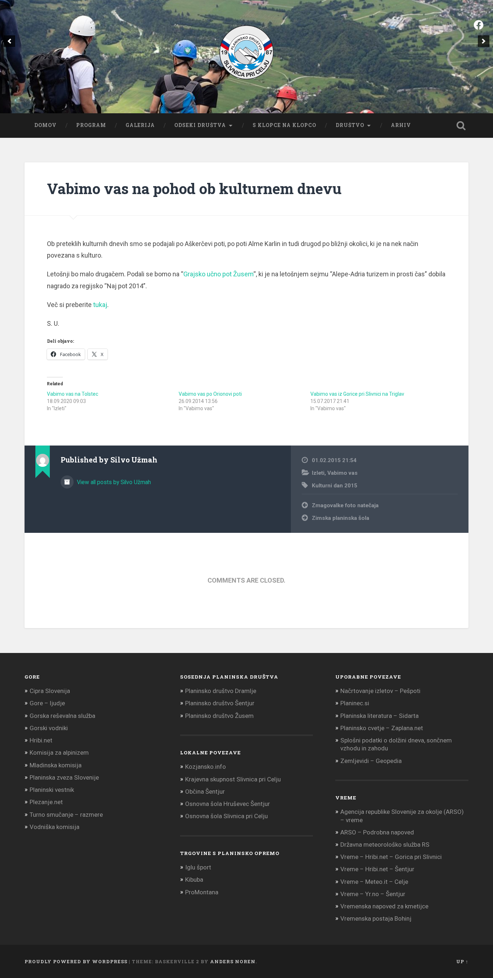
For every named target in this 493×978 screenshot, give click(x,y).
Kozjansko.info (205, 766)
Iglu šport (198, 867)
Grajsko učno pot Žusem (218, 274)
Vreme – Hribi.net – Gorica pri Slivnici (391, 856)
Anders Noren (233, 961)
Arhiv (401, 125)
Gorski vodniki (49, 728)
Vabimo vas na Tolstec (72, 394)
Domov (45, 125)
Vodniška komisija (54, 826)
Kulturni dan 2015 (334, 485)
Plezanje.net (46, 802)
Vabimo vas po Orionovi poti (210, 394)
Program (91, 125)
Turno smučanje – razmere (66, 814)
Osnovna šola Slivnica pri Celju (226, 816)
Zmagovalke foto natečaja (345, 505)
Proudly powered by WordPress (76, 961)
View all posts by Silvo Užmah (113, 482)
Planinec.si (354, 703)
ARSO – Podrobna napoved (377, 832)
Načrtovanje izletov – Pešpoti (380, 690)
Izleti (318, 473)
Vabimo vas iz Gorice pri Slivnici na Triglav (357, 394)
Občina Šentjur (205, 791)
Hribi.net (41, 740)
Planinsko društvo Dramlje (220, 690)
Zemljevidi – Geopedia (371, 760)
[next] (483, 41)
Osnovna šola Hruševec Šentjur (227, 803)
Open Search (461, 125)
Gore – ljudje (47, 703)
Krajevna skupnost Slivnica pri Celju (233, 779)
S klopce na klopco (284, 125)
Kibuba (194, 879)
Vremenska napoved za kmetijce (384, 906)
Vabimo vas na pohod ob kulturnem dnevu (194, 188)
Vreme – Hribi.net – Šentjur (377, 869)
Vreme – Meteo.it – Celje (374, 881)
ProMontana (201, 892)
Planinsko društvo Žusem (219, 715)
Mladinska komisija (56, 765)
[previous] (9, 41)
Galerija (140, 125)
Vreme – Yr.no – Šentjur (372, 894)
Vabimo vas (342, 473)
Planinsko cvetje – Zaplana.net (381, 728)
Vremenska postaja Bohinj (375, 918)
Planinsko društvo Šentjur (219, 703)
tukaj (100, 304)
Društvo (350, 125)
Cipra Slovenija (50, 690)
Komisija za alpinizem (59, 752)
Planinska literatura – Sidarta (379, 715)
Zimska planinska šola (340, 518)
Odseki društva (200, 125)
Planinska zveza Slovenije (64, 777)
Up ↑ (462, 961)
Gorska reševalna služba (62, 715)
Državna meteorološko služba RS (384, 844)
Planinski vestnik (52, 789)
